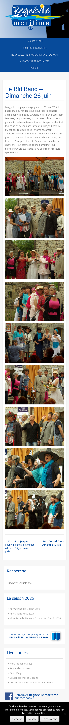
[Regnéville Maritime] (34, 15)
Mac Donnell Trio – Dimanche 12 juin (53, 543)
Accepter (17, 719)
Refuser (32, 719)
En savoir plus (50, 719)
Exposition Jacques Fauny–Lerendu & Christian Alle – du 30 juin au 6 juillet (19, 546)
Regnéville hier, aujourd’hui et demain (34, 54)
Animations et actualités (34, 61)
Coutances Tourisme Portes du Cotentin (31, 682)
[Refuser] (64, 713)
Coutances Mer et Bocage (24, 677)
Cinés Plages (16, 673)
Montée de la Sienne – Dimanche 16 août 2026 (35, 618)
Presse (34, 68)
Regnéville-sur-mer (20, 668)
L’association (35, 41)
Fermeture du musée (34, 48)
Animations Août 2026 (22, 613)
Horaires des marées (21, 663)
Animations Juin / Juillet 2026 (25, 608)
